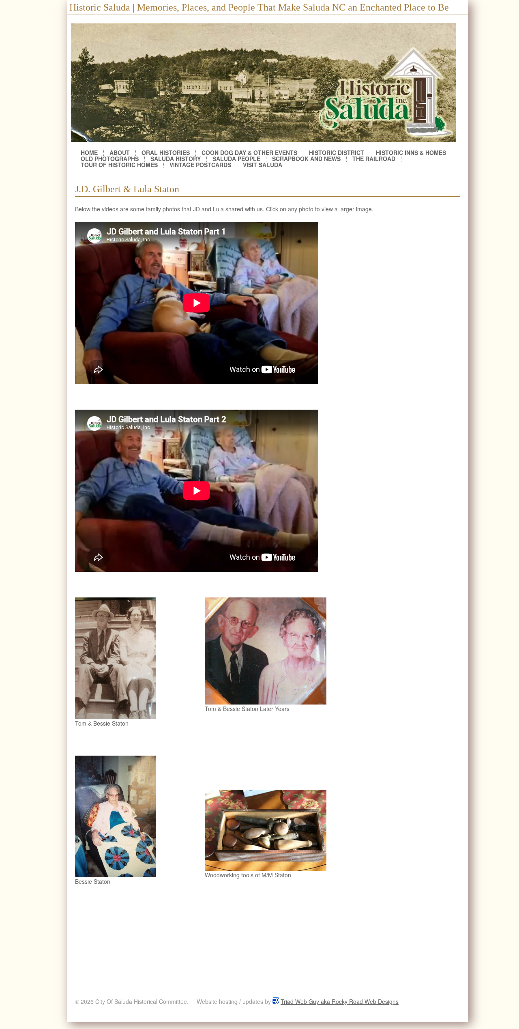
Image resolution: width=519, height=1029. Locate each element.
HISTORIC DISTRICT (336, 153)
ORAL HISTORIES (166, 153)
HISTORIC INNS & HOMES (411, 153)
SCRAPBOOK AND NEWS (306, 159)
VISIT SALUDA (262, 165)
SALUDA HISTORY (175, 159)
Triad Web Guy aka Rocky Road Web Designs (340, 1001)
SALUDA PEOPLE (236, 159)
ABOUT (119, 153)
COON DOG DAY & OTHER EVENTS (249, 153)
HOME (89, 153)
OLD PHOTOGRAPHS (110, 159)
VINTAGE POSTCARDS (200, 165)
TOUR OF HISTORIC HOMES (119, 165)
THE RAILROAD (373, 159)
